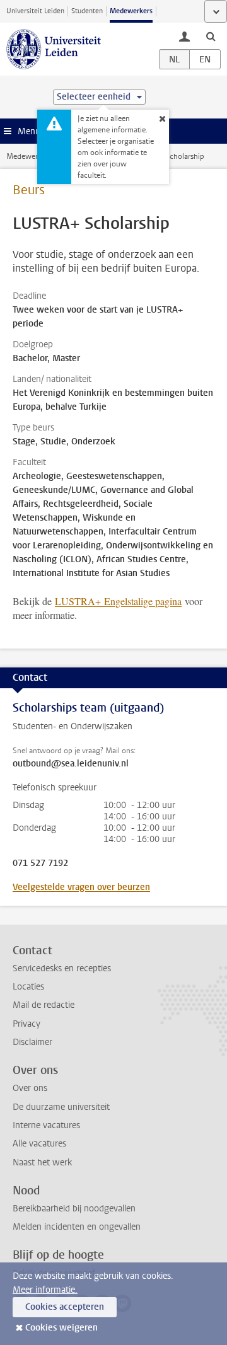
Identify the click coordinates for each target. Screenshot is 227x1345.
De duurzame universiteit (61, 1107)
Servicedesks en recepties (62, 968)
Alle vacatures (39, 1144)
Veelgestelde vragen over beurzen (81, 887)
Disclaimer (32, 1042)
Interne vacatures (46, 1125)
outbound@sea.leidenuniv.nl (71, 764)
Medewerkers (131, 11)
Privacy (26, 1024)
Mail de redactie (43, 1005)
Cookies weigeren (61, 1328)
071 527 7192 (40, 863)
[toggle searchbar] (211, 36)
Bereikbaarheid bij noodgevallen (74, 1209)
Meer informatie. (45, 1290)
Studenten (87, 11)
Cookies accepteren (64, 1307)
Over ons (30, 1088)
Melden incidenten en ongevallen (77, 1227)
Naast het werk (42, 1163)
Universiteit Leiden (35, 11)
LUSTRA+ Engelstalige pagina (118, 601)
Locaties (28, 987)
